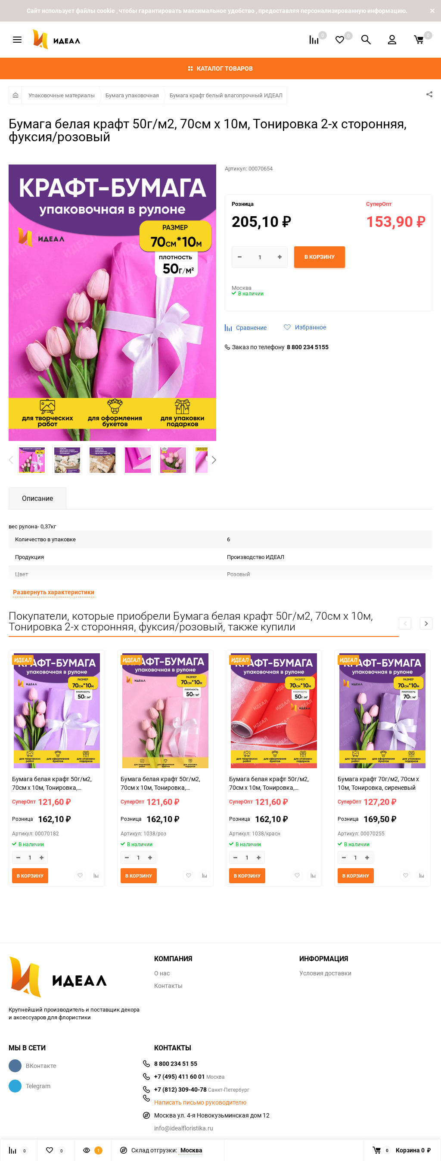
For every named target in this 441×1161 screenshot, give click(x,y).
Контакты (168, 986)
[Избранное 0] (339, 40)
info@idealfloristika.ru (183, 1128)
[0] (418, 39)
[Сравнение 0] (314, 39)
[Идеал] (75, 975)
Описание (37, 498)
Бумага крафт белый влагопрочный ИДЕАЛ (226, 95)
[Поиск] (366, 39)
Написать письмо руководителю (200, 1102)
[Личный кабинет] (392, 39)
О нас (162, 973)
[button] (214, 460)
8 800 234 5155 (308, 347)
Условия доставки (325, 973)
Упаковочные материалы (61, 95)
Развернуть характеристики (53, 592)
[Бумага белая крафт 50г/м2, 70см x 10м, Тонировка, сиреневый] (57, 711)
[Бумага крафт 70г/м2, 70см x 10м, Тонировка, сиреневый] (382, 711)
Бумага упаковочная (132, 95)
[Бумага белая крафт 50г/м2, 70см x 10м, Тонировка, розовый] (165, 711)
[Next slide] (426, 623)
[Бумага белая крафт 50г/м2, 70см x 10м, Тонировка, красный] (274, 711)
